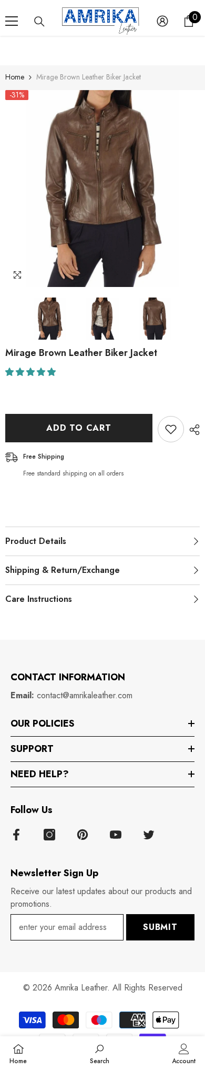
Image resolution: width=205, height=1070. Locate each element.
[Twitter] (148, 834)
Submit (160, 927)
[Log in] (162, 21)
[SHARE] (192, 429)
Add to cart (78, 428)
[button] (31, 372)
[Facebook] (16, 834)
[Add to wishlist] (171, 429)
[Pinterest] (82, 834)
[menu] (11, 21)
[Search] (39, 21)
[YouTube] (115, 834)
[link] (99, 1053)
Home (14, 77)
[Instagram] (49, 834)
